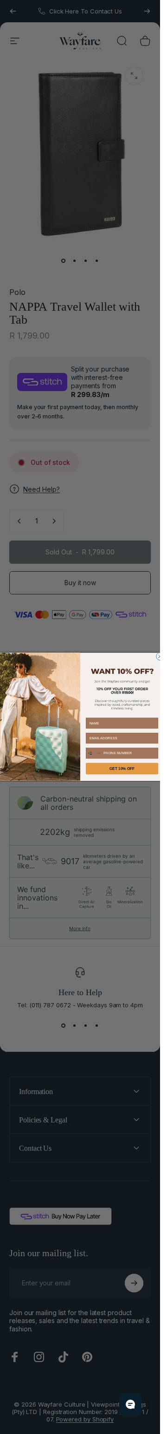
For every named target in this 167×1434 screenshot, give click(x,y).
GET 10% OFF (122, 769)
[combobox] (93, 753)
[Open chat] (130, 1404)
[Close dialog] (159, 656)
